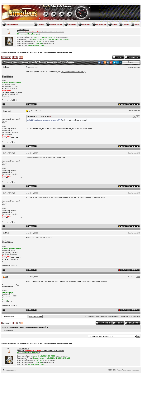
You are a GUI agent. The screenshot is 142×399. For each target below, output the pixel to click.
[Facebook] (102, 62)
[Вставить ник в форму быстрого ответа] (31, 104)
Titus (7, 67)
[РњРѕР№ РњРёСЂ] (108, 62)
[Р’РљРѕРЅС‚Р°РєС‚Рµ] (99, 62)
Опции (130, 62)
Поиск (114, 24)
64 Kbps (54, 19)
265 (13, 305)
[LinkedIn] (117, 62)
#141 (138, 67)
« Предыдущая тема (92, 316)
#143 (138, 153)
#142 (138, 110)
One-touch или (30, 45)
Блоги (137, 24)
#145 (138, 233)
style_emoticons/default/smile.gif (73, 72)
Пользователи (101, 24)
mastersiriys (10, 153)
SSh (6, 277)
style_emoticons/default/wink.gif (79, 129)
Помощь (126, 24)
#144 (138, 193)
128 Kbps (62, 19)
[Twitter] (114, 62)
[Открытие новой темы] (132, 57)
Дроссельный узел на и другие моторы (42, 37)
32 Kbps (46, 19)
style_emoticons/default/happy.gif (49, 129)
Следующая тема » (133, 316)
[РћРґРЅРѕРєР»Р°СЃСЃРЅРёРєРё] (105, 62)
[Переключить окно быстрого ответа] (103, 323)
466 (13, 100)
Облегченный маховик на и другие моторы (36, 41)
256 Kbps (70, 19)
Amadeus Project (12, 24)
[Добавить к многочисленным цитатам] (123, 104)
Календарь (72, 24)
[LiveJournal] (120, 62)
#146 (138, 277)
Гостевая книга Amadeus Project (58, 52)
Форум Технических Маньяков (15, 52)
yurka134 (8, 111)
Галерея (41, 24)
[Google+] (111, 62)
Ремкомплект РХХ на (43, 39)
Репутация (86, 24)
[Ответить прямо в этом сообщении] (134, 104)
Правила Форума (56, 24)
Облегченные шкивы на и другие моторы (35, 43)
